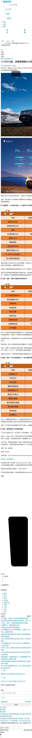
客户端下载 (9, 714)
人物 (5, 607)
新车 (13, 41)
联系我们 (3, 709)
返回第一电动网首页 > (8, 459)
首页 (3, 41)
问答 (5, 612)
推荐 (5, 594)
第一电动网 (19, 718)
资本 (5, 609)
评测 (5, 598)
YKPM (3, 66)
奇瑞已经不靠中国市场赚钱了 (11, 627)
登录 (16, 704)
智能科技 (6, 603)
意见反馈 (3, 712)
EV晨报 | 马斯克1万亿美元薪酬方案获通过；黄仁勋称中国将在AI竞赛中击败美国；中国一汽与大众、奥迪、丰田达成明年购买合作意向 (16, 620)
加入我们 (22, 714)
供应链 (6, 600)
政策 (5, 605)
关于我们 (3, 714)
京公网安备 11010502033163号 (20, 721)
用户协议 (28, 714)
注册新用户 (4, 702)
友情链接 (3, 716)
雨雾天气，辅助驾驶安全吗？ (11, 625)
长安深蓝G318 (8, 59)
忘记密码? (28, 702)
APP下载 (14, 5)
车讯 (8, 41)
